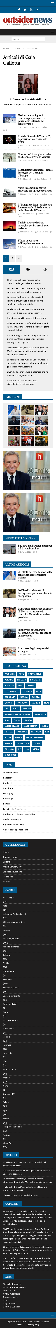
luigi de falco (12, 726)
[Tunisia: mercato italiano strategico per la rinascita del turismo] (9, 226)
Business (9, 685)
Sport (5, 1110)
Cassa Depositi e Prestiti (14, 1287)
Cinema (6, 930)
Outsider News (10, 772)
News (5, 1085)
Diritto (6, 963)
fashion (35, 702)
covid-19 (27, 691)
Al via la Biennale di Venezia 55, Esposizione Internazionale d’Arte (34, 139)
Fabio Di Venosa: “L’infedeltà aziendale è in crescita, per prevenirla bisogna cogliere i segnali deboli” (28, 327)
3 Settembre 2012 (27, 213)
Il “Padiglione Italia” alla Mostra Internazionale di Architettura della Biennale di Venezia (35, 207)
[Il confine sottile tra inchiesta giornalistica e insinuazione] (27, 441)
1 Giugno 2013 (25, 145)
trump (36, 743)
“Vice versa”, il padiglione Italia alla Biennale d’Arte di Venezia (34, 155)
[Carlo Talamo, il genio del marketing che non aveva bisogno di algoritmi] (41, 441)
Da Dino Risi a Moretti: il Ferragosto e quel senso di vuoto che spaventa (26, 290)
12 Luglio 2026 (26, 620)
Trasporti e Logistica (12, 1126)
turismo (9, 749)
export (8, 702)
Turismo (7, 1135)
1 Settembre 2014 (27, 127)
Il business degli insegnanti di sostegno (26, 318)
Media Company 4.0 (13, 819)
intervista (40, 714)
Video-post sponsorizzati (15, 829)
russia (18, 737)
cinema (30, 685)
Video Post (8, 1143)
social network (34, 737)
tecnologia (22, 743)
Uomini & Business (11, 1306)
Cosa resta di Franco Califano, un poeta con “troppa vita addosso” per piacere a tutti (27, 1266)
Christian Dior (9, 1290)
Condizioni (8, 788)
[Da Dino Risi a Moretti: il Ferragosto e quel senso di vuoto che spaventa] (27, 410)
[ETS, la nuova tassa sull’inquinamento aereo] (9, 244)
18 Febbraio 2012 (26, 231)
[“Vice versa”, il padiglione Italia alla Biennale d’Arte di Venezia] (9, 157)
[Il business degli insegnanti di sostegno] (27, 420)
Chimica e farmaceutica (14, 922)
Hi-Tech (6, 1036)
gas (6, 708)
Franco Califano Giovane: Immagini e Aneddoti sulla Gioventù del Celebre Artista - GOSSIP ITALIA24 (26, 1260)
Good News (8, 1028)
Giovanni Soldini (10, 1297)
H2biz (5, 1300)
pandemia (22, 731)
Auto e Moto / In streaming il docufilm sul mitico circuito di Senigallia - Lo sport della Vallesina (25, 1213)
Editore (6, 803)
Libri (5, 1061)
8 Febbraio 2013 (26, 160)
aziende (9, 679)
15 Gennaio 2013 (26, 194)
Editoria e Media (11, 987)
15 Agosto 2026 (26, 599)
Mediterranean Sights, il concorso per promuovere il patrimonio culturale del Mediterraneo (33, 119)
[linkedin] (37, 10)
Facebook (22, 702)
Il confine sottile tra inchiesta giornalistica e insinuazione (22, 382)
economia (10, 697)
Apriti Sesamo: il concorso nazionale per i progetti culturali (35, 189)
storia (8, 743)
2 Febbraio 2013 (26, 179)
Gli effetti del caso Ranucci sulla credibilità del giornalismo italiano (24, 281)
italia (17, 720)
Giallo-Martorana (11, 1020)
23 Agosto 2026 (26, 581)
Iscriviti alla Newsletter (14, 809)
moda (45, 726)
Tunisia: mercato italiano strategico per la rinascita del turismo (33, 225)
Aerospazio (8, 897)
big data (21, 679)
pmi (47, 731)
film (46, 702)
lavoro (28, 720)
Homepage (8, 793)
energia (23, 697)
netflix (9, 731)
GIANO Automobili (11, 1293)
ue (19, 749)
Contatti (7, 783)
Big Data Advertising (13, 824)
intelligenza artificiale (17, 714)
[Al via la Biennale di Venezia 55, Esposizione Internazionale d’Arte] (9, 139)
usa (27, 749)
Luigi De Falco (9, 1303)
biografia (35, 679)
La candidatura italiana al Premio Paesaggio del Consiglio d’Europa (35, 172)
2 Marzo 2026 (25, 552)
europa (36, 697)
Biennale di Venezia (12, 1284)
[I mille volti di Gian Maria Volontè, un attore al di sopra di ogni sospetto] (14, 420)
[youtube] (31, 10)
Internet (7, 1045)
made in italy (30, 726)
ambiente (9, 674)
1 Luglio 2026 (25, 654)
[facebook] (19, 10)
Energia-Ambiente (11, 996)
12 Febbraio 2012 (26, 247)
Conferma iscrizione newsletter (19, 814)
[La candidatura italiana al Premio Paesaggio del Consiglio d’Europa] (9, 173)
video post (10, 755)
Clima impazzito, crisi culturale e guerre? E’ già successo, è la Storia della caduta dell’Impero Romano (27, 351)
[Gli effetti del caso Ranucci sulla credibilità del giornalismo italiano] (14, 410)
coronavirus (11, 691)
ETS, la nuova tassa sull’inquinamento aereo (31, 242)
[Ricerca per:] (28, 39)
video (36, 749)
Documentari (9, 971)
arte (21, 674)
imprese (27, 708)
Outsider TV (8, 1094)
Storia (6, 1118)
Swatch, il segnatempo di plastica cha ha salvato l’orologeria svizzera (27, 373)
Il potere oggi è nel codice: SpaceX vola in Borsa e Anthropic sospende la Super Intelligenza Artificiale (27, 339)
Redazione (8, 777)
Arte (5, 905)
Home (6, 852)
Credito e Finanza (11, 946)
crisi (38, 691)
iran (7, 720)
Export (6, 1012)
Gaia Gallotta (43, 127)
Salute (6, 1102)
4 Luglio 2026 (25, 639)
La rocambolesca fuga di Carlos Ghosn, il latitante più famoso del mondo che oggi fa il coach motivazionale (28, 363)
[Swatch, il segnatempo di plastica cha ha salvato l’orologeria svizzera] (14, 441)
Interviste (7, 1053)
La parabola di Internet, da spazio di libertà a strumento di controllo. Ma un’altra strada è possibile (25, 300)
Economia (7, 979)
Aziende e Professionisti (14, 914)
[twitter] (25, 10)
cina (20, 685)
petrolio (36, 731)
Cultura (6, 955)
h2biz (15, 708)
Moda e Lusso (9, 1069)
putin (8, 737)
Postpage (8, 798)
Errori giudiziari (10, 1004)
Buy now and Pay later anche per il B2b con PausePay (35, 547)
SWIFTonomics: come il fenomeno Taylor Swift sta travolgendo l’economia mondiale (27, 1239)
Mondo (6, 1077)
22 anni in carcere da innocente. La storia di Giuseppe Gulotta (27, 1252)
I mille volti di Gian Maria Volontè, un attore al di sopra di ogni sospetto (25, 311)
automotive (34, 674)
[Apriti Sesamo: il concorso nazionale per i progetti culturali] (9, 192)
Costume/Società (11, 938)
